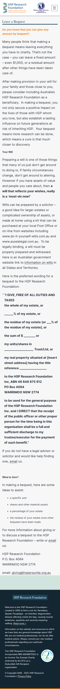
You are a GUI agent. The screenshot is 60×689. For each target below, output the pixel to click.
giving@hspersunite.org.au (31, 573)
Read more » (19, 623)
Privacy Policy (24, 676)
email (13, 461)
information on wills (38, 262)
